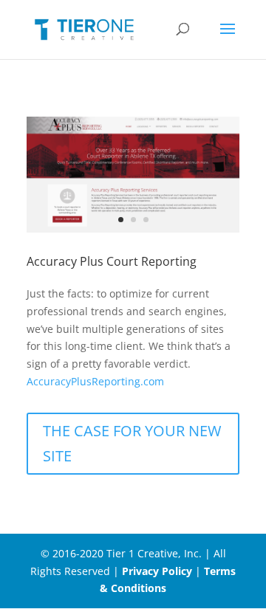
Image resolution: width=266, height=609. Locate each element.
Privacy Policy (157, 571)
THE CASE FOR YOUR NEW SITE (132, 443)
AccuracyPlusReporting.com (95, 381)
